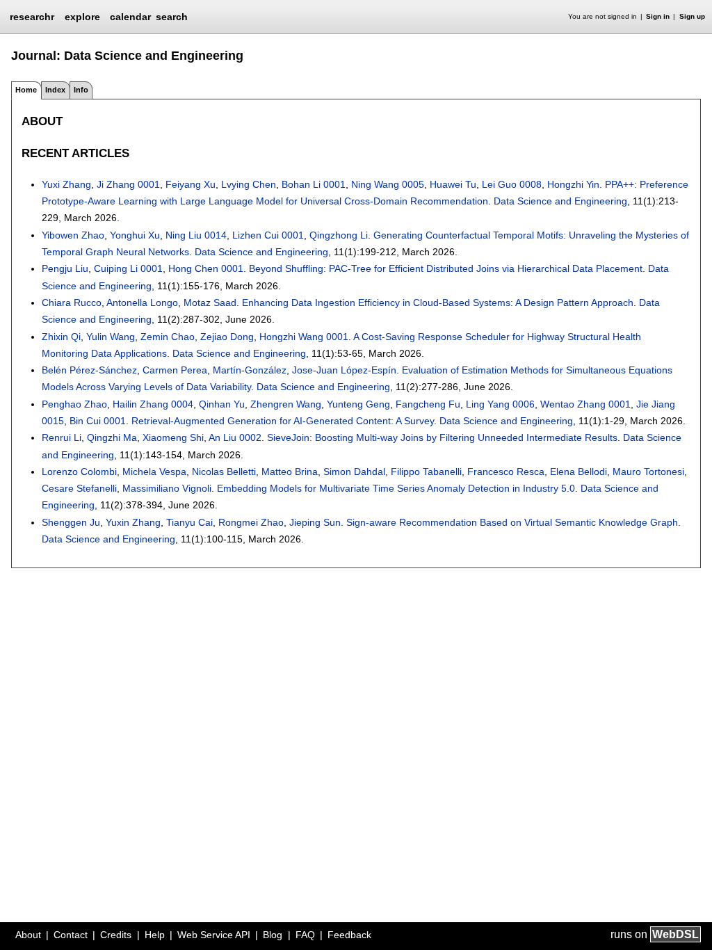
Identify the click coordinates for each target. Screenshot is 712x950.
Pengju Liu (65, 268)
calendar (130, 16)
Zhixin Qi (61, 336)
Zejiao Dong (227, 336)
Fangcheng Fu (428, 404)
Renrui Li (61, 437)
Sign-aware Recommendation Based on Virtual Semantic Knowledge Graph (512, 522)
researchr (32, 16)
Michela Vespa (154, 471)
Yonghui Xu (135, 235)
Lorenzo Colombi (79, 471)
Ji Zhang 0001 (128, 184)
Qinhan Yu (222, 404)
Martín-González (249, 370)
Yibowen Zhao (73, 235)
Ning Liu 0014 (196, 235)
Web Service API (213, 934)
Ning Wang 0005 (387, 184)
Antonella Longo (142, 302)
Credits (115, 934)
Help (155, 934)
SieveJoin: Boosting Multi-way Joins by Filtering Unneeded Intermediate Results (442, 437)
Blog (272, 934)
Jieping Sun (315, 522)
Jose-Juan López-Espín (344, 370)
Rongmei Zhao (251, 522)
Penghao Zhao (74, 404)
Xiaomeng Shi (173, 437)
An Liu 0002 (235, 437)
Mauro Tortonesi (648, 471)
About (28, 934)
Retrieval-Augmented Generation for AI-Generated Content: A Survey (282, 420)
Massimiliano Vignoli (166, 488)
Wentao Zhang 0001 (585, 404)
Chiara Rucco (72, 302)
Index (55, 90)
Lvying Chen (248, 184)
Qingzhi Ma (112, 437)
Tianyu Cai (189, 522)
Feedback (349, 934)
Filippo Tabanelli (426, 471)
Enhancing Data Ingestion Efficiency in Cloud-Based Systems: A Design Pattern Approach (437, 302)
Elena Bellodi (578, 471)
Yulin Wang (110, 336)
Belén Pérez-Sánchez (89, 370)
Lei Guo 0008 (512, 184)
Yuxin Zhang (133, 522)
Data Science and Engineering (560, 201)
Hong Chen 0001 (205, 268)
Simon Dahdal (354, 471)
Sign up (692, 16)
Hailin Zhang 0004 (153, 404)
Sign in (658, 16)
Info (81, 90)
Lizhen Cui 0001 (268, 235)
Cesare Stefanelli (79, 488)
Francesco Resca (505, 471)
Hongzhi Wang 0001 (303, 336)
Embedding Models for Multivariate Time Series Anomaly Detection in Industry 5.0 (396, 488)
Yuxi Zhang (66, 184)
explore (82, 16)
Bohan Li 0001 (314, 184)
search (172, 16)
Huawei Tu (453, 184)
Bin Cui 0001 (98, 420)
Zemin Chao (167, 336)
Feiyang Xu (190, 184)
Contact (71, 934)
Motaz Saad (210, 302)
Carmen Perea (175, 370)
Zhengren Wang (285, 404)
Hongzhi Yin (573, 184)
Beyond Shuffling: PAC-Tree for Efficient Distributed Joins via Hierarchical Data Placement (445, 268)
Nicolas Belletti (224, 471)
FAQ (305, 934)
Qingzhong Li (338, 235)
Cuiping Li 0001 (128, 268)
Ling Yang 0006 (500, 404)
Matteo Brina (289, 471)
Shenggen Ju (71, 522)
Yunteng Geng (358, 404)
